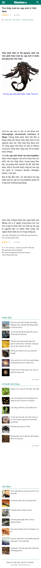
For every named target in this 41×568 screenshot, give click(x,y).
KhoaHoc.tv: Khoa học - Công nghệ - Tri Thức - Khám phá (20, 2)
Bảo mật (17, 562)
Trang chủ (9, 562)
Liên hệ (23, 562)
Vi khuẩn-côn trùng (27, 20)
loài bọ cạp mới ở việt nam (25, 247)
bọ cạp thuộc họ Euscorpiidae (12, 250)
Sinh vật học (16, 20)
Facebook (30, 562)
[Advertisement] (20, 36)
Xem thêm (35, 379)
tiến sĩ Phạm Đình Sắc (9, 255)
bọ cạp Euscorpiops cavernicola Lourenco (16, 252)
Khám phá (8, 20)
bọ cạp (12, 247)
